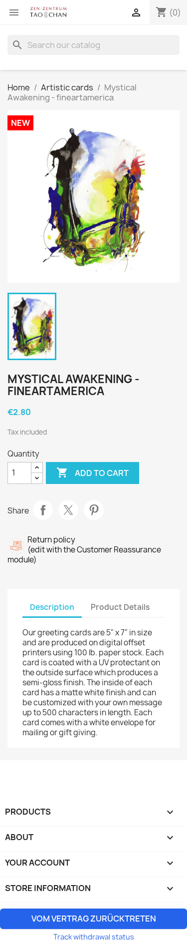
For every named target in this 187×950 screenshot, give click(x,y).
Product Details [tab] (120, 607)
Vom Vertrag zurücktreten (93, 918)
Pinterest (94, 510)
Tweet (68, 510)
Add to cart (92, 472)
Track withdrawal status (93, 937)
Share (43, 510)
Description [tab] (52, 607)
